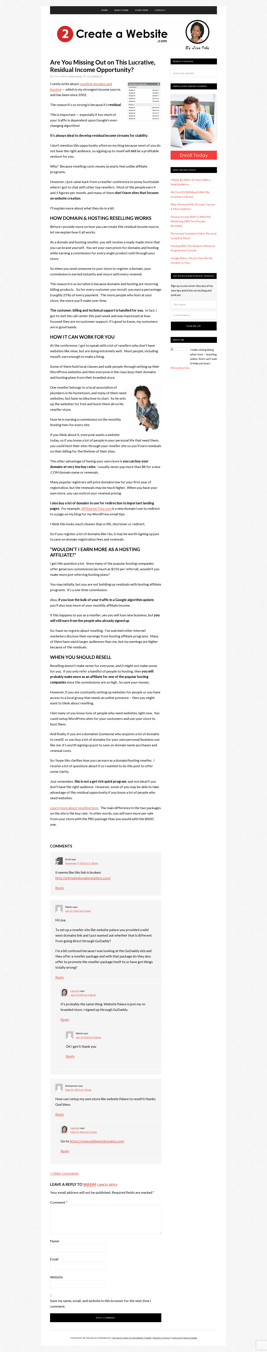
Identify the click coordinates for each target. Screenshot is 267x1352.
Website (56, 1277)
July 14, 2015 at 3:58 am (88, 1037)
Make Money (75, 76)
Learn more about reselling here (74, 808)
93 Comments (94, 76)
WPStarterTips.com (96, 508)
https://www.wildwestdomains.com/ (97, 1141)
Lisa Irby (75, 990)
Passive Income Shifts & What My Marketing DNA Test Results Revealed (191, 221)
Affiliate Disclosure (184, 1338)
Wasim (89, 1184)
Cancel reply (107, 1184)
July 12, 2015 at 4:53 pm (78, 910)
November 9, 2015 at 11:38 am (81, 863)
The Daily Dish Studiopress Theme (131, 1338)
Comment (58, 1202)
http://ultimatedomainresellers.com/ (83, 878)
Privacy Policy (162, 1338)
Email (54, 1259)
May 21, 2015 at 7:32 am (78, 1089)
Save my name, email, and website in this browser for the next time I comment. (100, 1303)
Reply (59, 888)
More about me (180, 367)
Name (54, 1241)
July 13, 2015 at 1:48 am (83, 994)
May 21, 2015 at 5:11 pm (83, 1131)
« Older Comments (64, 1173)
